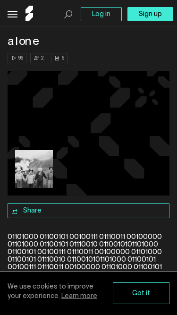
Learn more (79, 296)
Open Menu (12, 14)
